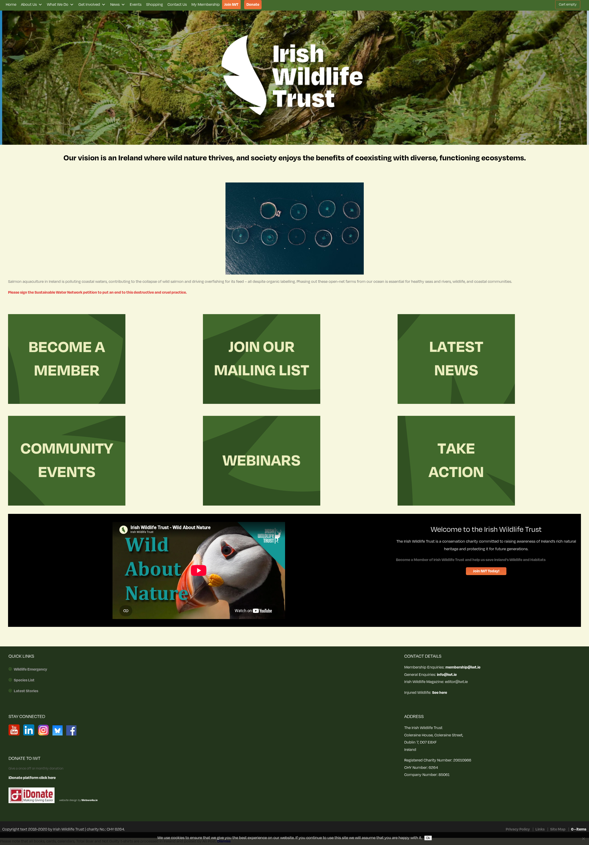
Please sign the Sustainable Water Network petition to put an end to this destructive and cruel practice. (97, 292)
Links (540, 829)
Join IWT (231, 4)
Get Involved (89, 4)
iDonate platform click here (32, 778)
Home (11, 4)
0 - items (578, 829)
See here (439, 692)
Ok (428, 838)
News (115, 4)
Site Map (558, 829)
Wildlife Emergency (30, 669)
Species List (24, 680)
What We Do (57, 4)
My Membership (205, 4)
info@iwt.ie (447, 674)
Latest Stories (26, 691)
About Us (29, 4)
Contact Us (177, 4)
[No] (583, 838)
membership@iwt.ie (462, 667)
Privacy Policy (518, 829)
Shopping (154, 4)
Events (135, 4)
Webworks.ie (89, 800)
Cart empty (568, 4)
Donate (252, 4)
